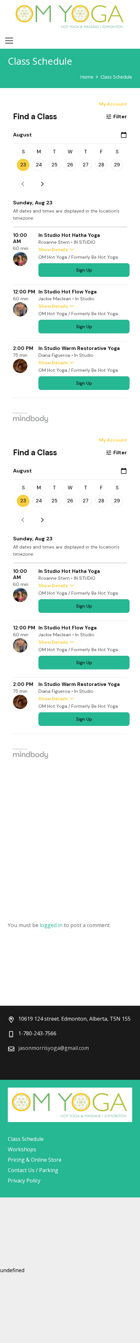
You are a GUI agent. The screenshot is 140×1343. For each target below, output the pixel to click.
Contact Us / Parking (33, 1170)
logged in (51, 925)
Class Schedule (26, 1139)
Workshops (22, 1149)
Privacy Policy (24, 1180)
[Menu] (9, 40)
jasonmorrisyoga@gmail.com (53, 1048)
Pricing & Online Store (35, 1159)
